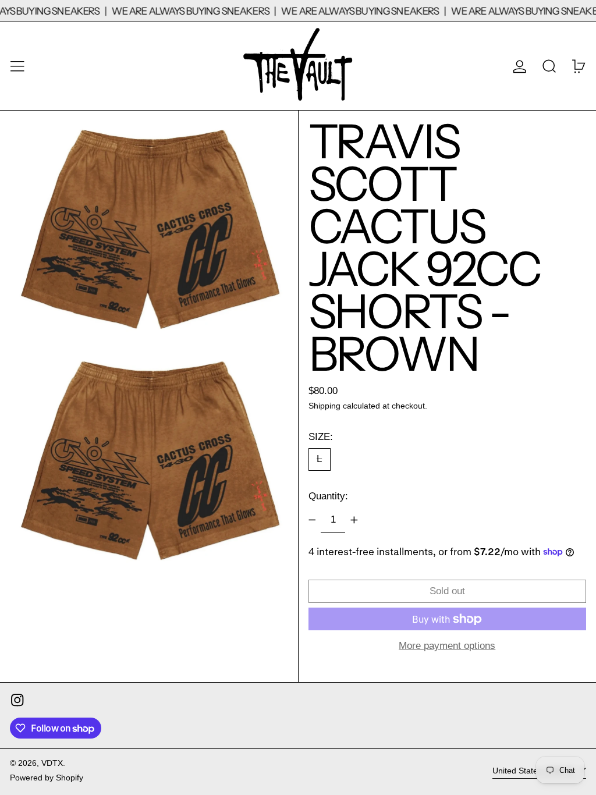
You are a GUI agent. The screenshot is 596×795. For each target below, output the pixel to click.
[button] (549, 66)
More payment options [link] (447, 645)
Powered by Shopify (46, 777)
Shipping (324, 406)
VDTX (52, 763)
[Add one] (354, 520)
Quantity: (328, 496)
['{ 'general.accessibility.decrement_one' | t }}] (312, 520)
